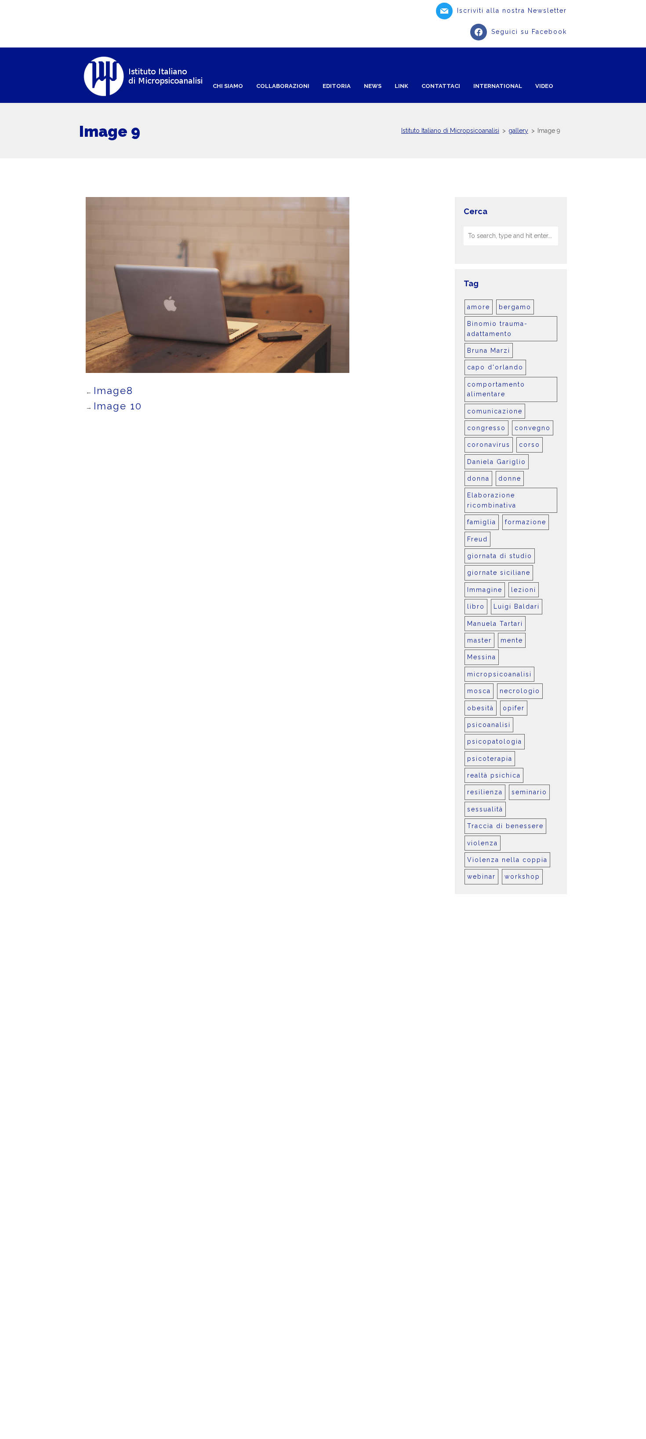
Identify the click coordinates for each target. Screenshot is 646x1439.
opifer (514, 708)
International (497, 86)
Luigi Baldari (517, 606)
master (479, 640)
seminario (529, 792)
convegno (533, 427)
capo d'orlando (495, 367)
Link (401, 86)
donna (478, 478)
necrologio (520, 690)
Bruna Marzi (488, 350)
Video (544, 86)
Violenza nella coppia (507, 859)
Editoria (337, 86)
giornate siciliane (498, 572)
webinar (481, 876)
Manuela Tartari (495, 623)
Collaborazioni (282, 86)
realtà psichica (494, 775)
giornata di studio (499, 555)
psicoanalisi (489, 724)
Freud (477, 539)
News (372, 86)
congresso (486, 427)
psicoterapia (489, 758)
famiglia (481, 522)
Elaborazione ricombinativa (491, 500)
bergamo (515, 306)
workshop (522, 876)
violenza (482, 843)
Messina (481, 657)
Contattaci (440, 86)
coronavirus (488, 444)
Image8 (113, 390)
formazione (525, 522)
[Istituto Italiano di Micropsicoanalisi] (149, 76)
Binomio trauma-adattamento (497, 328)
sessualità (485, 809)
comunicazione (495, 411)
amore (478, 306)
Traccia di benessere (505, 825)
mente (512, 640)
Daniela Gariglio (496, 461)
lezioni (523, 589)
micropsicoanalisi (499, 674)
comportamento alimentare (496, 389)
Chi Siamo (228, 86)
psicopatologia (494, 741)
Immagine (484, 589)
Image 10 (118, 406)
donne (509, 478)
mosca (479, 690)
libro (476, 606)
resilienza (485, 792)
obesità (480, 708)
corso (529, 444)
